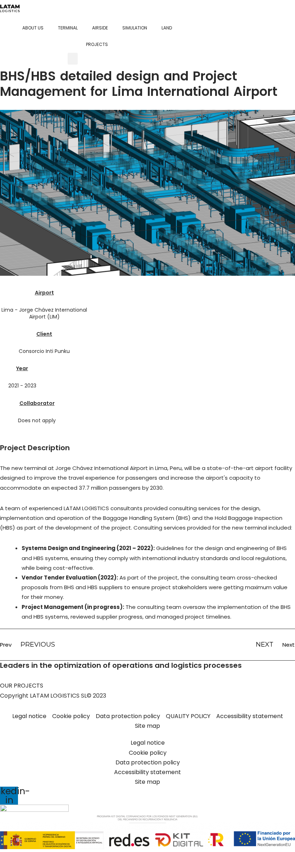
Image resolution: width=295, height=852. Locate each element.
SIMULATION (134, 28)
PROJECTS (97, 44)
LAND (167, 28)
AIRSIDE (100, 28)
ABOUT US (33, 28)
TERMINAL (68, 28)
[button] (73, 59)
